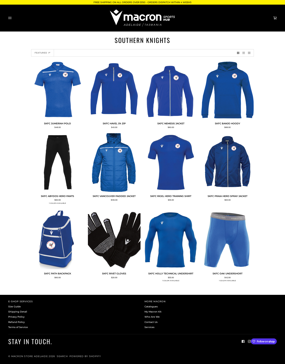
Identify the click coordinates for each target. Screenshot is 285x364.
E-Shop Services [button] (20, 301)
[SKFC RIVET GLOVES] (114, 240)
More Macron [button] (155, 301)
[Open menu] (13, 18)
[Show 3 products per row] (244, 52)
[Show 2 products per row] (238, 52)
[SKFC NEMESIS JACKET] (170, 90)
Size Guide (14, 306)
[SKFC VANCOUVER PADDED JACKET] (114, 162)
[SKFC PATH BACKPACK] (57, 240)
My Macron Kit (152, 311)
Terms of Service (18, 327)
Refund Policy (16, 322)
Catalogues (151, 306)
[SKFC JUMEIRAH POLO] (57, 90)
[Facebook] (243, 341)
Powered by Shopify (85, 356)
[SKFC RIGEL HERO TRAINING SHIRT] (170, 162)
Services (149, 327)
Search (62, 356)
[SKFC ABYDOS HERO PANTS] (57, 162)
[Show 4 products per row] (250, 52)
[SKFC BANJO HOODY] (227, 90)
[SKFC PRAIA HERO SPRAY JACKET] (227, 162)
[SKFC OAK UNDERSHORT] (227, 240)
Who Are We (152, 316)
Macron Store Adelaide (29, 356)
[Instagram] (249, 341)
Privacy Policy (16, 316)
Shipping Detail (17, 311)
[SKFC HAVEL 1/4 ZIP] (114, 90)
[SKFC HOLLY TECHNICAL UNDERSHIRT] (170, 240)
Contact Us (151, 322)
